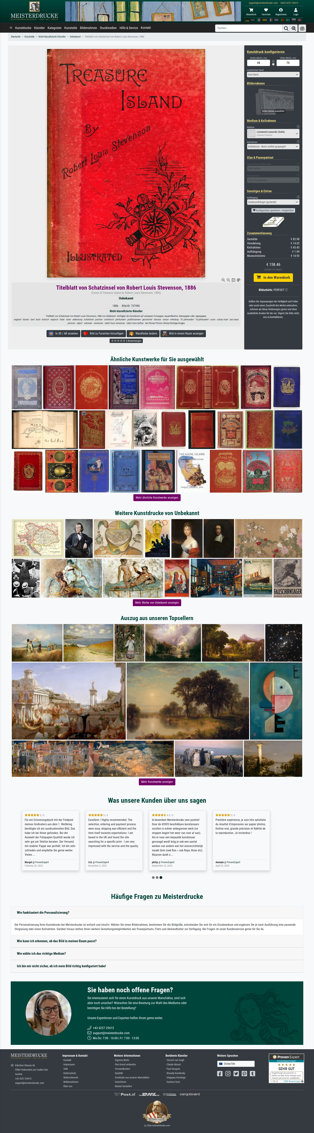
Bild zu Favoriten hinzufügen (106, 333)
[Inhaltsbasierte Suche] (294, 28)
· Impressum (68, 1064)
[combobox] (273, 74)
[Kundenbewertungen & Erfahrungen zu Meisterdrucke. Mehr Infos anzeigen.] (286, 1068)
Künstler (39, 28)
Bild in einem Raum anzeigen (185, 333)
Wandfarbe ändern (145, 333)
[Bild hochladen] (302, 28)
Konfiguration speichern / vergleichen (274, 210)
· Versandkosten (122, 1068)
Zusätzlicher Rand (255, 70)
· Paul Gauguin (173, 1068)
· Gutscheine (120, 1081)
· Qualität (118, 1073)
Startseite (16, 36)
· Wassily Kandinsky (175, 1073)
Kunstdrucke (23, 28)
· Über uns (67, 1086)
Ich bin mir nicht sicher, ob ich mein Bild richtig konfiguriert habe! (61, 966)
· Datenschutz (69, 1073)
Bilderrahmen (88, 28)
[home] (11, 27)
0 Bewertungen (133, 340)
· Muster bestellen (123, 1086)
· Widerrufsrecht (70, 1077)
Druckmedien (108, 28)
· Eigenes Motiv (121, 1060)
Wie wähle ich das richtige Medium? (41, 953)
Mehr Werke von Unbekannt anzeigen (157, 602)
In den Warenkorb (275, 277)
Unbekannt (75, 36)
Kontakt (146, 28)
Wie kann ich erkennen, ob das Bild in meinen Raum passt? (57, 941)
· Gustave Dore (173, 1081)
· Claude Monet (173, 1064)
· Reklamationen (70, 1081)
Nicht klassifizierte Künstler (52, 36)
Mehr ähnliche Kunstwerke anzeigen (157, 497)
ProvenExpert (48, 862)
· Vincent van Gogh (175, 1060)
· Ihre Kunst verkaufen (125, 1064)
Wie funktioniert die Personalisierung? (43, 912)
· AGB (65, 1068)
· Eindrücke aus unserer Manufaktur (131, 1077)
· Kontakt (66, 1060)
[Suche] (286, 28)
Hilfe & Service (129, 28)
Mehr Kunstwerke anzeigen (157, 782)
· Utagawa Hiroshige (176, 1077)
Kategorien (54, 28)
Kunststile (70, 28)
